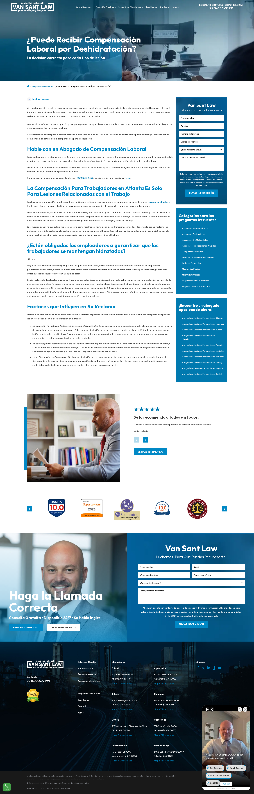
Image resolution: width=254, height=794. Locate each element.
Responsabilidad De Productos (196, 286)
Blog (80, 687)
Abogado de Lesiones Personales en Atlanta (202, 318)
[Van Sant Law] (32, 7)
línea (127, 177)
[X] (203, 668)
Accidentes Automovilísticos (195, 228)
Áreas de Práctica (105, 6)
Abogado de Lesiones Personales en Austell (202, 374)
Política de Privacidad (50, 788)
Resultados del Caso (26, 627)
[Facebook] (198, 668)
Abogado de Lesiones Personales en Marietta (203, 351)
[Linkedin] (208, 668)
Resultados (151, 6)
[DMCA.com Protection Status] (33, 701)
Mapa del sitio (32, 788)
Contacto (164, 6)
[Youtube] (219, 668)
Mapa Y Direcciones (122, 683)
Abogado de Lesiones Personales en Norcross (203, 324)
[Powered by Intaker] (231, 788)
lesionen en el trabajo (159, 202)
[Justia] (56, 508)
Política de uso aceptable (205, 615)
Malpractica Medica (191, 269)
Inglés (176, 6)
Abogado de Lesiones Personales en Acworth (203, 356)
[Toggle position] (240, 709)
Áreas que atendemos (89, 681)
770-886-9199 (221, 8)
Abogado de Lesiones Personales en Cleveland (198, 337)
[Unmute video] (207, 709)
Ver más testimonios (150, 451)
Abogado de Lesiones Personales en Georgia (202, 345)
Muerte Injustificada (191, 274)
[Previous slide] (29, 508)
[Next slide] (145, 440)
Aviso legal (65, 788)
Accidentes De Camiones (193, 234)
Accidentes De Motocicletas (195, 240)
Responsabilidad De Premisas (195, 280)
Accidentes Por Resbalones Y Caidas (199, 245)
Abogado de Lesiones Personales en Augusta (202, 368)
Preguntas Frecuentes (42, 86)
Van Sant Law (55, 783)
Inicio (28, 86)
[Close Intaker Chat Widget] (245, 709)
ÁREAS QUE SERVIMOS (63, 627)
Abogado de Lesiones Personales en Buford (202, 329)
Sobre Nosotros (84, 6)
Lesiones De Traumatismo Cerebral (198, 257)
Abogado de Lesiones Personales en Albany (202, 362)
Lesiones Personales (191, 263)
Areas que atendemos (129, 6)
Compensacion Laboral (192, 251)
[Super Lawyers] (92, 509)
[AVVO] (162, 509)
